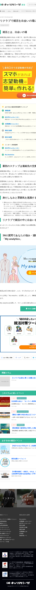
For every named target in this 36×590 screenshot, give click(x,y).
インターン (8, 498)
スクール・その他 (4, 541)
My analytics (22, 519)
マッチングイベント (5, 529)
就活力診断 (22, 525)
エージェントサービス (5, 531)
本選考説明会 (3, 521)
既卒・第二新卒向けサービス (7, 539)
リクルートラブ (4, 25)
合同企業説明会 (4, 525)
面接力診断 (22, 529)
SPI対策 (21, 533)
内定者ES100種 (23, 527)
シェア (19, 357)
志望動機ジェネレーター (25, 521)
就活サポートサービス (5, 537)
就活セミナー (3, 523)
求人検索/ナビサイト (5, 533)
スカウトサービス (4, 535)
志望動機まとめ (23, 531)
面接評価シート (23, 535)
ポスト (28, 357)
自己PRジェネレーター (25, 523)
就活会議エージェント (18, 459)
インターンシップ (4, 527)
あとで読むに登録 (7, 357)
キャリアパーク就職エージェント (8, 519)
